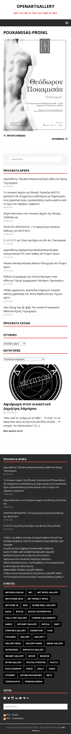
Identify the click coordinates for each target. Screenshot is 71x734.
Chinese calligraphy (44, 617)
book (8, 611)
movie (31, 656)
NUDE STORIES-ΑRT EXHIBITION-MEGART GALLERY (28, 551)
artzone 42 (11, 605)
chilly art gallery (16, 617)
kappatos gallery (33, 649)
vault (40, 668)
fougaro (10, 636)
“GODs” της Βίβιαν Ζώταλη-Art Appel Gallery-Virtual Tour (32, 537)
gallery (25, 636)
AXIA (25, 605)
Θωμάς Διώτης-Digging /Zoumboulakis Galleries (28, 548)
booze (19, 611)
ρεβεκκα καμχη (33, 681)
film (49, 630)
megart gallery (14, 656)
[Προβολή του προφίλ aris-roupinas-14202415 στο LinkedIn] (16, 698)
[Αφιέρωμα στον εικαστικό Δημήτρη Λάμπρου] (35, 398)
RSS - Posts (12, 714)
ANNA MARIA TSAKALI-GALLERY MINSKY (23, 569)
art (30, 592)
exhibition (36, 630)
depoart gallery (27, 624)
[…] (38, 425)
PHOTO (54, 662)
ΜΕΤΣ (49, 675)
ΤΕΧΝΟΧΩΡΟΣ (12, 681)
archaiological (14, 592)
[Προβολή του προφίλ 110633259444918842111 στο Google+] (28, 698)
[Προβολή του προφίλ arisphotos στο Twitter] (8, 698)
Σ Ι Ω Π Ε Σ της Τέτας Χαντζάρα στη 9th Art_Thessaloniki (34, 240)
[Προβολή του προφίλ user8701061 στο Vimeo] (24, 698)
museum (44, 656)
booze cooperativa (39, 611)
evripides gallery (15, 630)
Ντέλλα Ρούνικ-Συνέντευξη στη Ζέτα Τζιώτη (26, 555)
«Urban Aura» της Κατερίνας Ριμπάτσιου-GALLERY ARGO (32, 573)
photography (13, 668)
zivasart (10, 675)
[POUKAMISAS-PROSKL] (35, 129)
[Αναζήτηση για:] (35, 159)
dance (8, 624)
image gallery (55, 643)
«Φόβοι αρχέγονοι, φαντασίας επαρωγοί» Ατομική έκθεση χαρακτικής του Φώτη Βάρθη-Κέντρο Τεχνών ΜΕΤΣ (33, 293)
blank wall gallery (44, 605)
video (52, 668)
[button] (66, 22)
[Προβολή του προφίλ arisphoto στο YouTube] (20, 698)
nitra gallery (13, 662)
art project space (37, 598)
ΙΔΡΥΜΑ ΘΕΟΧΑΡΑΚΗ (31, 675)
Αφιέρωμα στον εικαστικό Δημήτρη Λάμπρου (27, 406)
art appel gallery (47, 592)
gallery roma (34, 643)
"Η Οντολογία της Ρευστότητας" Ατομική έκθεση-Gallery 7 (33, 576)
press (29, 668)
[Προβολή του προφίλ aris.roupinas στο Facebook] (4, 698)
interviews (11, 649)
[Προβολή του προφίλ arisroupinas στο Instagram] (12, 698)
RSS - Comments (14, 718)
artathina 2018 (14, 598)
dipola (45, 624)
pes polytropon (35, 662)
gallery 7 (39, 636)
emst (57, 624)
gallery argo (13, 643)
